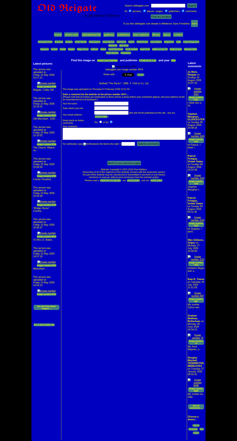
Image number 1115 (196, 140)
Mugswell (44, 49)
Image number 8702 (46, 265)
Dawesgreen (94, 42)
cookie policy (156, 180)
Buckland (59, 42)
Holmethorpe (142, 42)
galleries (109, 34)
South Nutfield (131, 49)
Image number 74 (196, 342)
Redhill (63, 49)
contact (178, 34)
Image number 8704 (46, 205)
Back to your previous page (124, 163)
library (156, 34)
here (194, 23)
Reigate (71, 49)
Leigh (178, 42)
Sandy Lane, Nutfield (107, 60)
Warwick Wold (190, 49)
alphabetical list (91, 34)
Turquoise (193, 429)
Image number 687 (196, 300)
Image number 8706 (46, 144)
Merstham (123, 45)
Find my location (161, 16)
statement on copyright (110, 180)
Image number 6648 (196, 390)
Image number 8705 (46, 176)
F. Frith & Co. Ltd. (147, 60)
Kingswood (169, 42)
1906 (173, 60)
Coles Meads (81, 42)
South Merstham (115, 49)
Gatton (131, 42)
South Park (145, 49)
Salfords (94, 49)
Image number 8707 (46, 115)
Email (140, 75)
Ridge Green (83, 49)
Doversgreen (108, 42)
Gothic (196, 433)
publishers (124, 34)
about (166, 34)
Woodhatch (126, 53)
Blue (202, 429)
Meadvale (113, 45)
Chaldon (69, 42)
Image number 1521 (196, 98)
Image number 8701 (46, 294)
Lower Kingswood (191, 42)
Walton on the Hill (160, 49)
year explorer (141, 34)
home (58, 34)
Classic (196, 425)
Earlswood (121, 42)
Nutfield (54, 49)
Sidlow (103, 49)
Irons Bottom (156, 42)
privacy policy (101, 116)
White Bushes (112, 53)
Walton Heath (176, 49)
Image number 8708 (46, 86)
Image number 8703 (46, 236)
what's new (71, 34)
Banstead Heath (45, 42)
